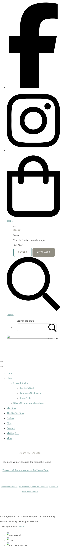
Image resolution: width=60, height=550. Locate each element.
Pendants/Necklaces (30, 393)
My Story (11, 408)
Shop (9, 378)
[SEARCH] (52, 327)
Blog (9, 423)
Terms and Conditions (39, 487)
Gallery (10, 418)
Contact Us (54, 487)
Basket (22, 252)
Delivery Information (9, 487)
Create (21, 526)
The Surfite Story (15, 413)
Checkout (43, 252)
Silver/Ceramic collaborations (28, 403)
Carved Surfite (20, 383)
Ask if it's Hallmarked (30, 492)
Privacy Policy (24, 487)
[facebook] (33, 87)
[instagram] (33, 150)
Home (10, 373)
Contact (11, 428)
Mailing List (13, 433)
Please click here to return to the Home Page (25, 470)
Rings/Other (26, 398)
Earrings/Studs (27, 388)
